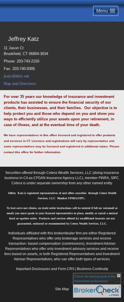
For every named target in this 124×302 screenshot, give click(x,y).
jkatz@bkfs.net (16, 76)
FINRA (104, 178)
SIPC (115, 178)
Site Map (62, 289)
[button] (105, 11)
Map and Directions (20, 83)
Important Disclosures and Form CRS (45, 269)
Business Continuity (92, 269)
